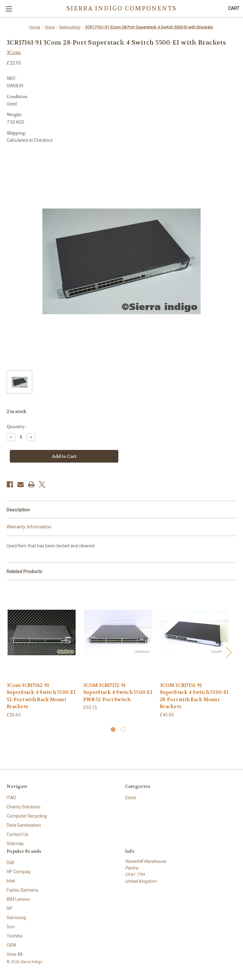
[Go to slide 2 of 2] (123, 729)
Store (130, 797)
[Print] (31, 484)
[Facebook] (10, 484)
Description (18, 510)
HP (9, 908)
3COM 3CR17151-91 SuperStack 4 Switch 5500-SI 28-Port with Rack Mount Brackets (194, 696)
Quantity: (16, 426)
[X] (42, 484)
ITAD (11, 797)
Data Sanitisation (24, 825)
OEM (11, 945)
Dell (10, 862)
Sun (11, 926)
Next (228, 652)
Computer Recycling (27, 816)
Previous (8, 652)
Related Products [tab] (24, 571)
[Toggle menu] (8, 8)
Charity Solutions (23, 806)
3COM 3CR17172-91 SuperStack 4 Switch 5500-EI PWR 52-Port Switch (117, 692)
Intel (11, 880)
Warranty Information (29, 527)
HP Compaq (18, 871)
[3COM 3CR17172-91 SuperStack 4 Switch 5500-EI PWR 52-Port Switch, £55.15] (118, 632)
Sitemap (15, 843)
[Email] (20, 484)
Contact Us (17, 834)
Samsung (16, 917)
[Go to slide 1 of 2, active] (113, 729)
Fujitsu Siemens (22, 890)
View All (14, 954)
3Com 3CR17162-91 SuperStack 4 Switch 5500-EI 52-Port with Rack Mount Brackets (41, 696)
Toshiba (14, 935)
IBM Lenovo (18, 899)
